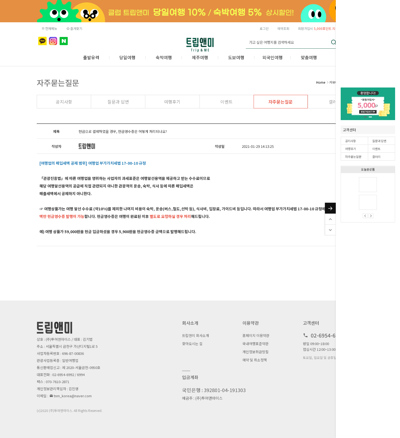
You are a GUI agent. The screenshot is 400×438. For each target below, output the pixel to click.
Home (320, 82)
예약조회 (283, 28)
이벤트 (376, 148)
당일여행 (127, 57)
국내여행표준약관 (255, 343)
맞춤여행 (309, 57)
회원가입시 (318, 28)
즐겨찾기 (76, 28)
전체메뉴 (51, 28)
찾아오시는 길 (192, 343)
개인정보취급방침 (255, 351)
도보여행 (236, 57)
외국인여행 (272, 57)
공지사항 (350, 141)
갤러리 (376, 156)
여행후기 (350, 148)
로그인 (264, 28)
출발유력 (91, 57)
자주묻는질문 (353, 156)
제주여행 (200, 57)
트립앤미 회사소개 (195, 335)
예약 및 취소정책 (254, 359)
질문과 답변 (379, 141)
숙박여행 (164, 57)
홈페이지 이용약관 (255, 335)
